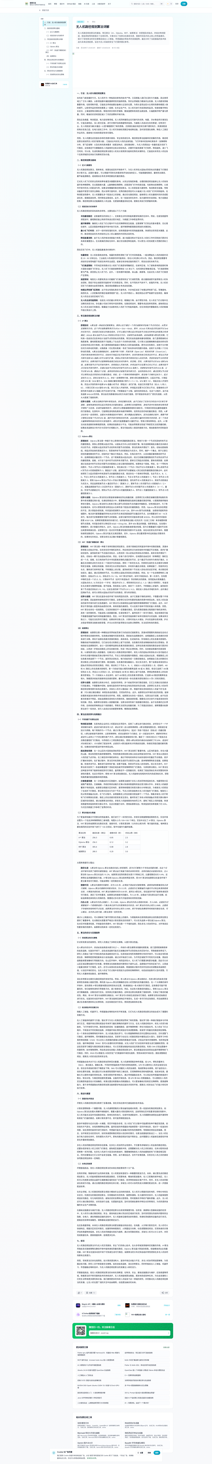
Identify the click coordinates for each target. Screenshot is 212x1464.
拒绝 (149, 1453)
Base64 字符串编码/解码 (135, 1443)
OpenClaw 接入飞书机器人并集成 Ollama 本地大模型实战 (145, 1370)
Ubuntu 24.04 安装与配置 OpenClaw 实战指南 (94, 1370)
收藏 (92, 1293)
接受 (156, 1453)
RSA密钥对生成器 (132, 1423)
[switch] (169, 4)
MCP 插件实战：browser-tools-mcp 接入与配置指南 (96, 1360)
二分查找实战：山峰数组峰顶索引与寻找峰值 (93, 1403)
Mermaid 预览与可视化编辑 (88, 1433)
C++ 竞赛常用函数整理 (133, 1375)
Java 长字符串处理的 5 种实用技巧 (90, 1398)
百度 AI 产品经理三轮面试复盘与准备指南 (139, 1398)
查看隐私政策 (91, 1458)
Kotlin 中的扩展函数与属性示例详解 (137, 1360)
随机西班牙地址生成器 (134, 1433)
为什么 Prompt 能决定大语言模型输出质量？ (140, 1393)
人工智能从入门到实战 (85, 1375)
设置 (141, 1453)
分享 (166, 1293)
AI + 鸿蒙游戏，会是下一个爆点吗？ (137, 1403)
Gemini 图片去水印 (85, 1443)
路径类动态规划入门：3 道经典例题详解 (91, 1393)
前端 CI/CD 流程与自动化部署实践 (89, 1380)
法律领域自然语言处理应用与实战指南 (138, 1380)
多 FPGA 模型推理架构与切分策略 (136, 1385)
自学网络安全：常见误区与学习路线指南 (138, 1353)
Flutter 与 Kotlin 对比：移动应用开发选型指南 (140, 1365)
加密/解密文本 (83, 1423)
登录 (176, 4)
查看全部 (166, 1347)
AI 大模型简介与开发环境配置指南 (89, 1365)
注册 (184, 4)
